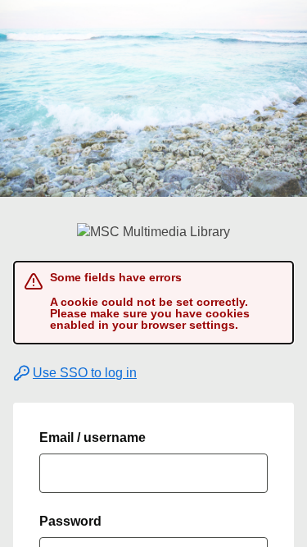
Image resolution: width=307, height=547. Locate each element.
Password (70, 521)
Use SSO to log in (85, 373)
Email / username (92, 437)
